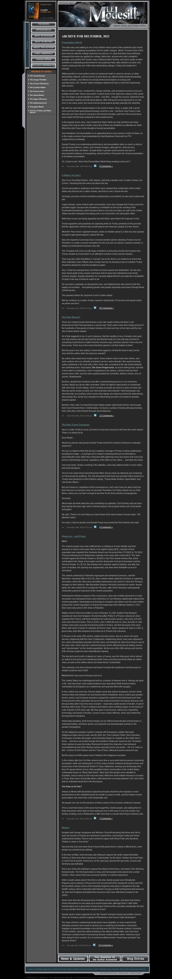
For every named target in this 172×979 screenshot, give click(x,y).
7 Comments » (106, 818)
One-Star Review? (71, 317)
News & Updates (113, 969)
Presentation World (72, 42)
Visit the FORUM (43, 59)
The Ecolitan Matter (38, 87)
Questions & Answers (138, 969)
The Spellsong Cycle (38, 103)
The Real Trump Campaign (76, 424)
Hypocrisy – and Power (74, 536)
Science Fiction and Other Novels (40, 111)
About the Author (43, 47)
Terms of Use (123, 973)
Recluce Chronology (43, 65)
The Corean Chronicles (39, 83)
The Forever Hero (37, 91)
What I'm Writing (44, 42)
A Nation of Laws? (71, 175)
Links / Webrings (43, 53)
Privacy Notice (136, 973)
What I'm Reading (43, 36)
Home (31, 969)
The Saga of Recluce (38, 99)
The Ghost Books (37, 95)
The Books (43, 24)
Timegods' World (37, 107)
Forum (127, 969)
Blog (122, 969)
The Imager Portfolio (38, 80)
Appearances (43, 30)
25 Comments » (106, 308)
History (65, 827)
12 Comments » (106, 416)
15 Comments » (105, 945)
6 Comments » (106, 166)
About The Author (87, 969)
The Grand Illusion (37, 76)
